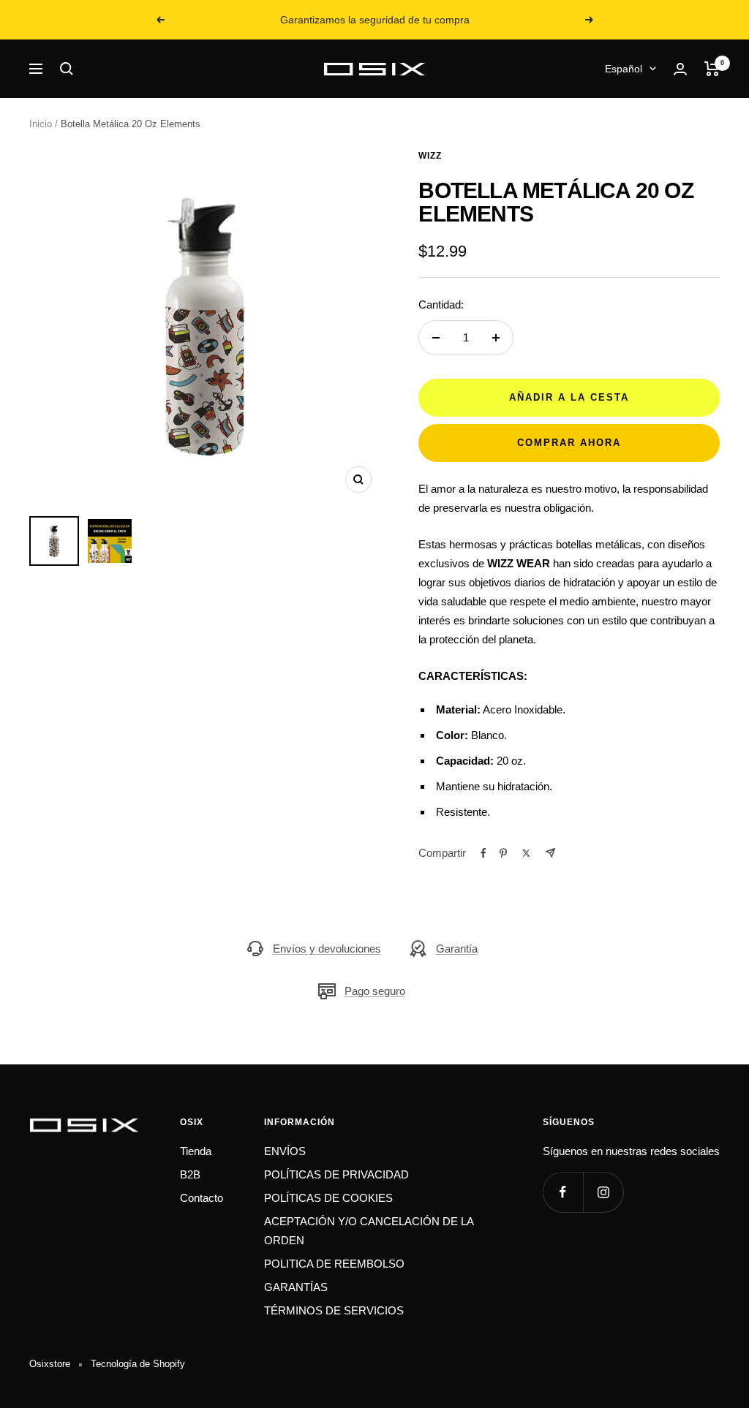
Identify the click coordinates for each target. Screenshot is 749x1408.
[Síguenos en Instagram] (603, 1192)
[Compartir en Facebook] (483, 853)
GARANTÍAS (296, 1287)
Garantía (457, 948)
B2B (190, 1174)
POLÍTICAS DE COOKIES (328, 1198)
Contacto (201, 1198)
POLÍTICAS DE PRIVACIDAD (336, 1174)
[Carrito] (712, 68)
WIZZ (430, 156)
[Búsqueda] (66, 68)
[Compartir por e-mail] (550, 853)
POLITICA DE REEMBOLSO (334, 1263)
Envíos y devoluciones (327, 948)
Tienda (195, 1151)
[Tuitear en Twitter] (526, 853)
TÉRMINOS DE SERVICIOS (334, 1310)
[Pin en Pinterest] (503, 853)
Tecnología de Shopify (138, 1363)
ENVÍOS (285, 1151)
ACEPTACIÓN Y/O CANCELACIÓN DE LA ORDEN (368, 1230)
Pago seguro (375, 991)
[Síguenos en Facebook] (563, 1192)
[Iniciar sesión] (680, 69)
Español (623, 69)
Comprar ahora (569, 442)
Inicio (40, 123)
